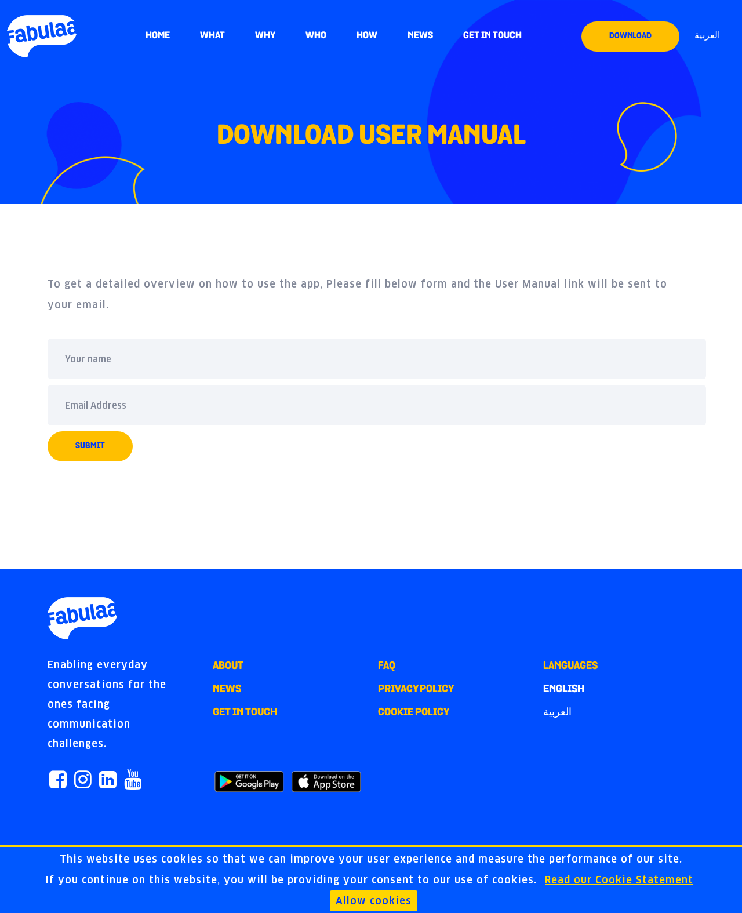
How (367, 36)
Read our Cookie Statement (619, 879)
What (212, 36)
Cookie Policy (413, 713)
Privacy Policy (416, 690)
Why (265, 36)
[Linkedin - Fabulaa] (108, 781)
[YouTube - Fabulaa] (132, 781)
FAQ (386, 666)
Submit (90, 446)
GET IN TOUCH (492, 36)
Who (315, 36)
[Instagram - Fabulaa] (83, 781)
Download (630, 36)
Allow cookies (374, 900)
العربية (707, 36)
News (420, 36)
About (228, 666)
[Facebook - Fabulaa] (58, 781)
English (563, 690)
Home (158, 36)
